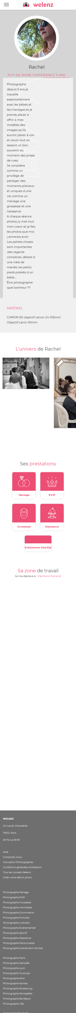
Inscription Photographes (18, 862)
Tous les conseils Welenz (17, 872)
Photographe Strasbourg (17, 988)
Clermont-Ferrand (49, 576)
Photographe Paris (14, 957)
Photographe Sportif (15, 932)
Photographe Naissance (17, 938)
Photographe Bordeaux (17, 998)
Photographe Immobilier (17, 907)
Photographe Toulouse (16, 973)
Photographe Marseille (16, 963)
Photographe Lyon (14, 968)
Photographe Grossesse (17, 902)
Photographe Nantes (15, 983)
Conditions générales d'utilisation (22, 867)
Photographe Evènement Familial (23, 948)
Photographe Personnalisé (18, 943)
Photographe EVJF (14, 897)
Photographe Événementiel (19, 927)
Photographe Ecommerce (18, 912)
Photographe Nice (14, 978)
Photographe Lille (13, 1003)
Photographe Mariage (16, 892)
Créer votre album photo (17, 877)
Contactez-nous (12, 857)
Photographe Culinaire (16, 922)
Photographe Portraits (16, 917)
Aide (5, 852)
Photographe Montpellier (18, 993)
